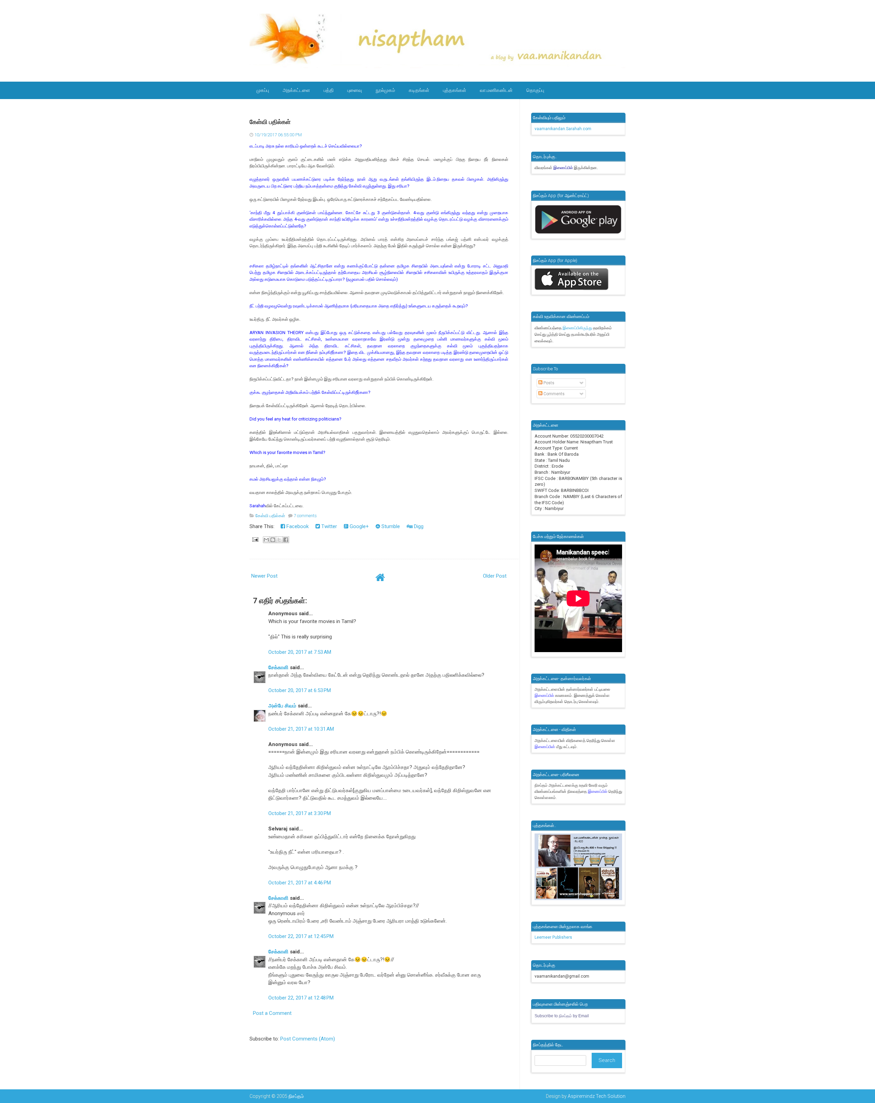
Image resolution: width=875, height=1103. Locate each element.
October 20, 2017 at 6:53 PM (299, 690)
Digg (418, 526)
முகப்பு (262, 90)
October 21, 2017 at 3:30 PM (299, 813)
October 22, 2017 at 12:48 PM (301, 998)
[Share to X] (279, 539)
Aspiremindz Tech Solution (596, 1096)
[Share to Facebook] (285, 539)
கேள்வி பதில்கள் (270, 122)
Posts (548, 383)
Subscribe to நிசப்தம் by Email (562, 1016)
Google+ (358, 526)
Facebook (297, 526)
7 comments (305, 515)
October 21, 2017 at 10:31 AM (301, 729)
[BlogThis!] (272, 539)
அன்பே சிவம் (282, 706)
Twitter (328, 526)
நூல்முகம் (385, 90)
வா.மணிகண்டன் (496, 90)
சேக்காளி (278, 667)
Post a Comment (272, 1013)
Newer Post (264, 576)
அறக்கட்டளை (296, 90)
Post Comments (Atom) (307, 1039)
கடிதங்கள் (419, 90)
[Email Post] (255, 539)
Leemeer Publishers (553, 937)
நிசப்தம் (296, 1096)
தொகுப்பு (535, 90)
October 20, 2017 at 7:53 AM (299, 652)
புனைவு (354, 90)
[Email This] (266, 539)
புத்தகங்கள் (454, 90)
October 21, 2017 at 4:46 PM (299, 883)
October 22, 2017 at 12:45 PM (301, 936)
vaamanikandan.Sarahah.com (563, 128)
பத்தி (329, 90)
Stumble (390, 526)
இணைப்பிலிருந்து (578, 328)
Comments (553, 393)
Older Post (495, 576)
